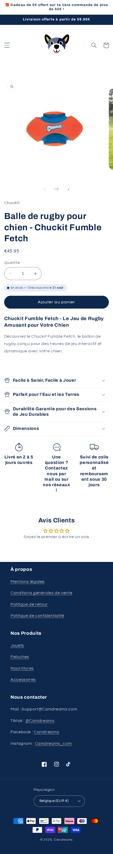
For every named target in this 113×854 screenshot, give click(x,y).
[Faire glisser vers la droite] (68, 189)
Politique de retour (29, 604)
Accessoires (23, 679)
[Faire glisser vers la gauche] (44, 189)
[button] (7, 45)
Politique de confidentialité (37, 616)
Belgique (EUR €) (54, 801)
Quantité (12, 263)
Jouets (17, 645)
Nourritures (22, 668)
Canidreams (46, 732)
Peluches (20, 657)
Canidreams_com (53, 743)
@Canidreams (40, 721)
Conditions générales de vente (41, 593)
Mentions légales (28, 581)
